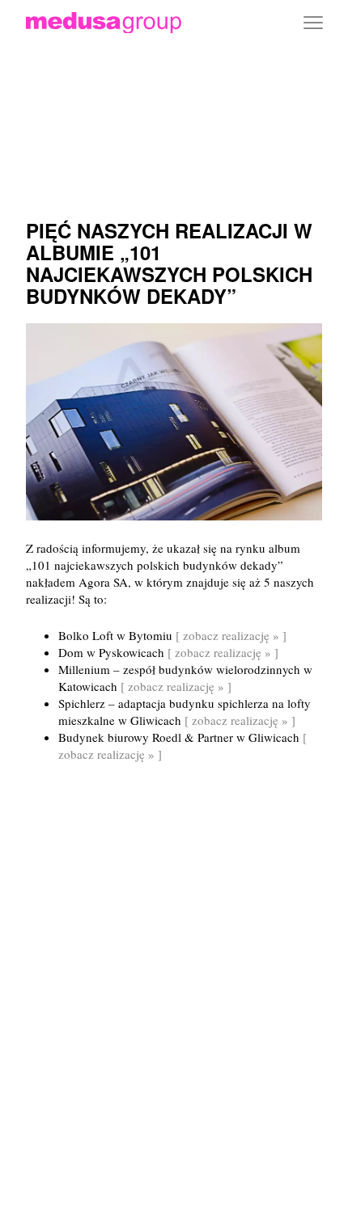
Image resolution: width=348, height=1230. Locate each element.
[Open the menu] (313, 22)
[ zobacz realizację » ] (231, 635)
